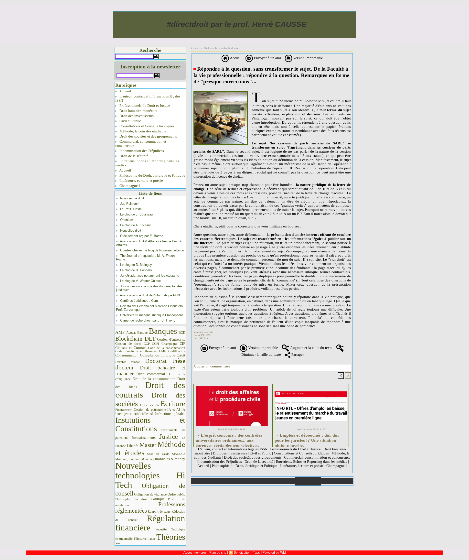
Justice (168, 436)
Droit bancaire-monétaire (138, 111)
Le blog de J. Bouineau (136, 214)
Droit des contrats (150, 389)
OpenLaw (126, 220)
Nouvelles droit (130, 230)
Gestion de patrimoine (150, 409)
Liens (282, 481)
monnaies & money (170, 459)
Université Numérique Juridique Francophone (151, 315)
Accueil (124, 91)
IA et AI (173, 409)
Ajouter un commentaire (211, 366)
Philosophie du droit (131, 499)
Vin (117, 543)
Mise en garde (158, 454)
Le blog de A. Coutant (135, 225)
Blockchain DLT (135, 338)
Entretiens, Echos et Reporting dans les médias (147, 163)
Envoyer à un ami (267, 58)
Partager (297, 354)
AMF (120, 332)
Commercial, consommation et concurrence (140, 144)
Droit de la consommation (154, 379)
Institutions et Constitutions (150, 424)
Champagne (169, 343)
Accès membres (195, 552)
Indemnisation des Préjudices (141, 151)
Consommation (127, 355)
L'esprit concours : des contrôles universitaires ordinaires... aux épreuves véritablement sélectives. (229, 439)
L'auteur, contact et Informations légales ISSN (147, 98)
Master (147, 444)
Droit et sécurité (149, 405)
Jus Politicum (129, 203)
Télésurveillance (145, 538)
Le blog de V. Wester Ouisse (140, 281)
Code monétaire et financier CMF (140, 351)
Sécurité (161, 529)
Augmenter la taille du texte (310, 348)
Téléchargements (256, 481)
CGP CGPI (151, 343)
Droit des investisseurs (136, 116)
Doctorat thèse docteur (150, 364)
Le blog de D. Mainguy (136, 265)
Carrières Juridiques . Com (139, 300)
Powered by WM (274, 552)
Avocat (131, 332)
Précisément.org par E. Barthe (141, 236)
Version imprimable (307, 58)
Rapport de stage (159, 511)
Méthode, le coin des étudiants (142, 131)
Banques (163, 331)
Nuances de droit (132, 198)
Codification (176, 351)
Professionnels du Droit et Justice (144, 106)
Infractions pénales (170, 414)
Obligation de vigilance (150, 494)
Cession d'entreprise (171, 339)
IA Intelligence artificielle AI (150, 412)
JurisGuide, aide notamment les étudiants (149, 275)
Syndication (242, 552)
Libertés (132, 446)
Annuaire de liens (307, 481)
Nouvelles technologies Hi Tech (150, 475)
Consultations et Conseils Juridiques (146, 126)
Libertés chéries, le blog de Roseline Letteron (152, 250)
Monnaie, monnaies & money (134, 459)
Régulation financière (150, 523)
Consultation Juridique (157, 355)
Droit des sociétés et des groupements (147, 136)
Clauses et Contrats (130, 348)
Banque (142, 332)
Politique (158, 499)
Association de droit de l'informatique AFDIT (151, 295)
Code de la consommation (166, 348)
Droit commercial (150, 374)
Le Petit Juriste (131, 209)
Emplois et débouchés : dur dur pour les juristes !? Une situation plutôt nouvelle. (307, 439)
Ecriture (172, 403)
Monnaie (178, 454)
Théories (170, 536)
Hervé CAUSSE (202, 335)
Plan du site (337, 481)
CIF (182, 343)
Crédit (181, 355)
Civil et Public (129, 121)
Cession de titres (128, 343)
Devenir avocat (127, 362)
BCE (182, 332)
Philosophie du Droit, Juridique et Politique (151, 175)
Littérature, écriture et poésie (140, 181)
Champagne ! (129, 186)
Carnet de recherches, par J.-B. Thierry (147, 320)
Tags (256, 552)
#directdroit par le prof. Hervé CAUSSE (237, 24)
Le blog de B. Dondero (136, 270)
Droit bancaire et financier (150, 371)
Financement (123, 409)
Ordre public (176, 494)
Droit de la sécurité (133, 156)
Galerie (230, 481)
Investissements (144, 438)
